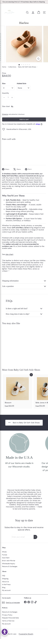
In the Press (6, 584)
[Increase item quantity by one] (12, 97)
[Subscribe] (35, 537)
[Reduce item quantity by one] (4, 97)
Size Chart (5, 558)
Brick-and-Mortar (8, 561)
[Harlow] (24, 151)
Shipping (5, 114)
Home (4, 67)
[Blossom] (17, 391)
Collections (12, 67)
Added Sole (21, 83)
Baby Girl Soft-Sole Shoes (27, 67)
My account (6, 590)
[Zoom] (38, 58)
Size (3, 83)
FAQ (3, 576)
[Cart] (38, 12)
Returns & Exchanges (9, 566)
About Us (5, 582)
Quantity (5, 93)
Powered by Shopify (26, 634)
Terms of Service (8, 621)
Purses (4, 555)
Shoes (4, 552)
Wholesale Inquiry (8, 564)
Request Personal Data (10, 618)
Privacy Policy (7, 615)
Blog (3, 587)
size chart (9, 254)
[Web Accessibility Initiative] (4, 632)
